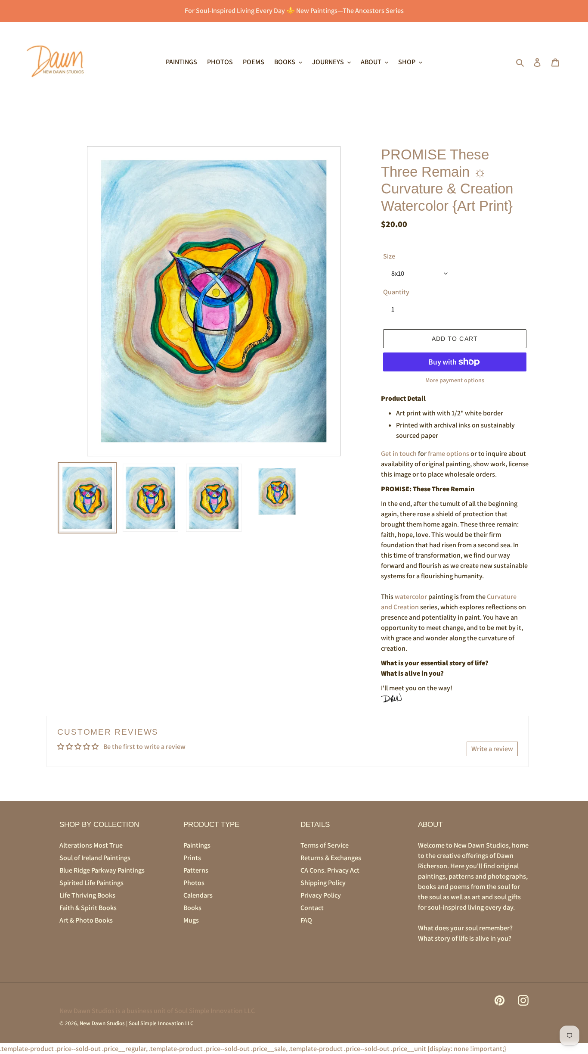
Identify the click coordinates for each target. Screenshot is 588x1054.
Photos (193, 882)
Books (192, 907)
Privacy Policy (320, 895)
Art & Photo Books (86, 920)
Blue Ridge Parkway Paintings (102, 870)
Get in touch (399, 453)
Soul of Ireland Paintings (94, 857)
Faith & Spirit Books (88, 907)
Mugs (191, 920)
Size (389, 256)
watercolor (411, 596)
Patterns (195, 870)
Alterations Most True (91, 845)
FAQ (306, 920)
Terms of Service (324, 845)
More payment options (454, 380)
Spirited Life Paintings (91, 882)
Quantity (396, 291)
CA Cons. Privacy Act (329, 870)
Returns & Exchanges (330, 857)
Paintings (196, 845)
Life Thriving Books (87, 895)
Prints (192, 857)
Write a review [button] (492, 748)
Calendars (198, 895)
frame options (448, 453)
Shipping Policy (323, 882)
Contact (312, 907)
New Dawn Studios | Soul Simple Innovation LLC (136, 1023)
